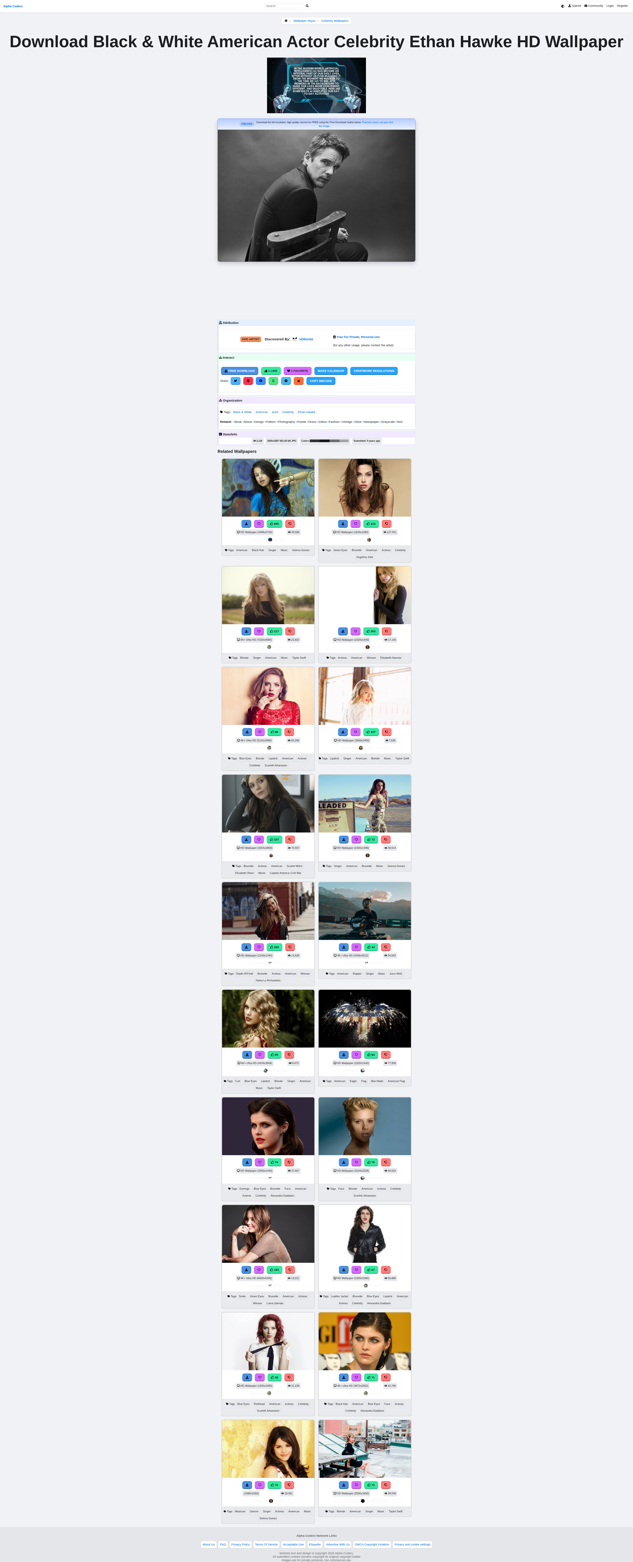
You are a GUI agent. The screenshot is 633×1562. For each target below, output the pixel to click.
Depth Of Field (244, 973)
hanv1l (279, 855)
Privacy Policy (240, 1544)
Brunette (357, 550)
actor (275, 412)
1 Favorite (299, 371)
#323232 (315, 441)
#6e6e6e (334, 441)
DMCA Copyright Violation (372, 1544)
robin (376, 540)
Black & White (242, 412)
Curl (237, 1081)
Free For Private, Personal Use (358, 337)
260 (276, 947)
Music (284, 550)
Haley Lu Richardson (268, 980)
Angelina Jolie (364, 557)
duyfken (279, 540)
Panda (301, 422)
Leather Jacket (339, 1296)
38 (276, 1377)
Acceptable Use (293, 1544)
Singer (272, 550)
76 (373, 1162)
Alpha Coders (13, 6)
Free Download (241, 371)
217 (276, 631)
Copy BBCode (321, 381)
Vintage (346, 422)
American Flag (396, 1081)
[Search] (307, 6)
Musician (240, 1511)
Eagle (353, 1081)
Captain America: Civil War (285, 873)
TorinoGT (279, 647)
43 (373, 947)
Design (259, 422)
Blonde (244, 657)
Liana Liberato (275, 1303)
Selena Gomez (301, 550)
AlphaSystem (376, 1070)
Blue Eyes (245, 758)
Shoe (357, 422)
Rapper (357, 973)
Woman (371, 657)
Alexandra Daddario (282, 1195)
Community (595, 5)
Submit (576, 5)
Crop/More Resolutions (374, 371)
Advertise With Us (338, 1544)
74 (276, 1162)
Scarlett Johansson (276, 765)
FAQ (223, 1544)
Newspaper (371, 422)
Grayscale (388, 422)
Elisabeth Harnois (390, 657)
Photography (286, 422)
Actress (386, 550)
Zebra (322, 422)
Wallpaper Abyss (304, 20)
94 (373, 1054)
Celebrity (288, 412)
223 (373, 524)
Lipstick (273, 758)
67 (373, 1270)
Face (288, 1188)
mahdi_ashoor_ (376, 748)
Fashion (333, 422)
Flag (363, 1081)
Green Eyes (340, 550)
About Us (209, 1544)
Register (622, 5)
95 (276, 1054)
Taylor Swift (299, 657)
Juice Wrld (396, 973)
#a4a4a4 (344, 441)
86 (276, 732)
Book (237, 422)
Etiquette (315, 1544)
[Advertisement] (316, 290)
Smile (242, 1296)
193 (276, 1270)
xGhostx (306, 339)
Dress (312, 422)
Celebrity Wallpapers (334, 20)
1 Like (272, 371)
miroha (376, 647)
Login (610, 5)
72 (373, 839)
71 (373, 1377)
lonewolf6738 (376, 1501)
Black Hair (258, 550)
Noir (399, 422)
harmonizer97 (279, 1070)
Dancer (254, 1511)
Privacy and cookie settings (412, 1544)
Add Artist (251, 339)
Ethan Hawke (306, 412)
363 (373, 631)
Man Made (377, 1081)
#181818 (325, 441)
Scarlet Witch (294, 866)
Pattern (271, 422)
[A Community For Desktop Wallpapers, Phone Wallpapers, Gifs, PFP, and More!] (286, 20)
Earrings (244, 1188)
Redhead (259, 1404)
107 (373, 732)
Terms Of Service (266, 1544)
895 (276, 524)
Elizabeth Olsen (244, 873)
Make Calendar (331, 371)
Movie (247, 422)
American (262, 412)
